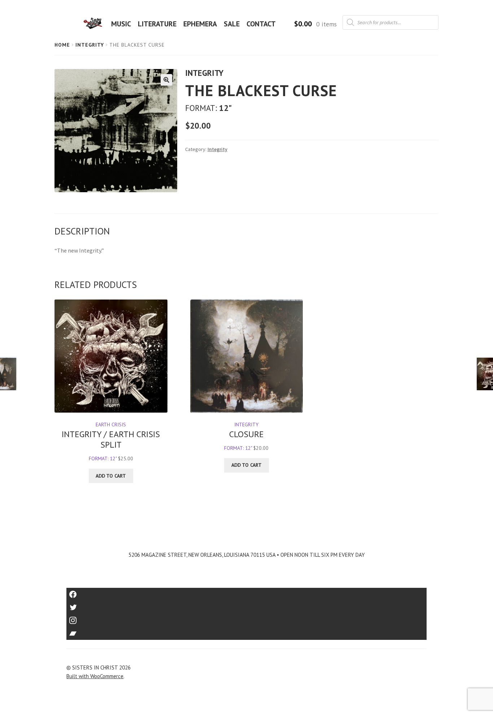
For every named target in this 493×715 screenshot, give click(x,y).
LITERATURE (157, 24)
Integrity (89, 45)
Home (62, 45)
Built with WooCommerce (94, 676)
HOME (95, 24)
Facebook (247, 592)
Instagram (246, 618)
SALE (232, 24)
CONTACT (261, 24)
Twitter (246, 605)
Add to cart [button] (111, 476)
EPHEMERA (200, 24)
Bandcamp (246, 631)
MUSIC (121, 24)
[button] (166, 80)
